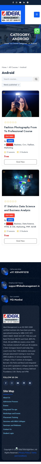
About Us (6, 398)
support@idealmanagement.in (24, 286)
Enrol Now (20, 162)
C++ (24, 144)
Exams (5, 406)
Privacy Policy (25, 453)
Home (6, 43)
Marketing (8, 148)
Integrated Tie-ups (10, 410)
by (5, 141)
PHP (28, 227)
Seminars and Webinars (12, 425)
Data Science (28, 223)
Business (17, 144)
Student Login (8, 433)
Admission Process (10, 402)
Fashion (31, 144)
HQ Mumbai (16, 299)
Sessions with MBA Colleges (14, 421)
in (5, 145)
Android (9, 144)
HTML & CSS (9, 227)
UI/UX (33, 227)
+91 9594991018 (19, 272)
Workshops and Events (11, 413)
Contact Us (7, 429)
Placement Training (10, 417)
